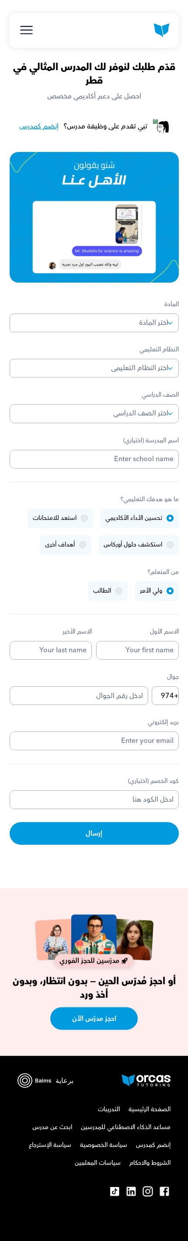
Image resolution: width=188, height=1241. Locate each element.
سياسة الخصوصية (103, 1145)
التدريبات (109, 1109)
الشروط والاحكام (150, 1163)
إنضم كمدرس (39, 126)
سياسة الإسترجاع (50, 1145)
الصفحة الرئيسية (150, 1109)
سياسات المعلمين (98, 1163)
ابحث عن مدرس (52, 1127)
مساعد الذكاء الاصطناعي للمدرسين (126, 1127)
